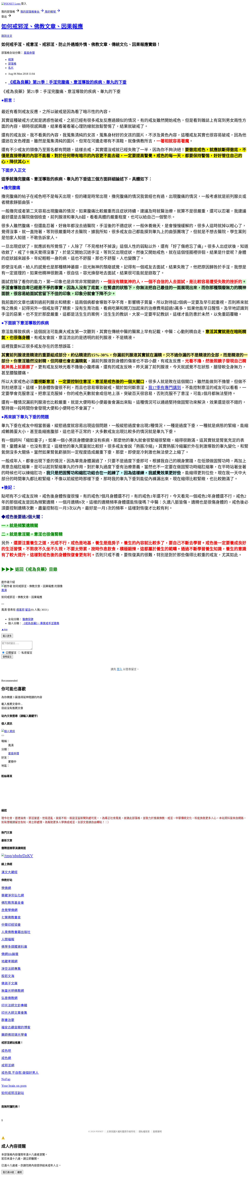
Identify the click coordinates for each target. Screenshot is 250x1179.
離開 (19, 1172)
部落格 (12, 63)
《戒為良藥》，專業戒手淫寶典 (40, 623)
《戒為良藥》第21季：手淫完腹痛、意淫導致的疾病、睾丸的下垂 (67, 82)
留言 (28, 609)
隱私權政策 (144, 1131)
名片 (11, 67)
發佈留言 (7, 656)
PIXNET (99, 1131)
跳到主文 (6, 35)
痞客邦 (20, 609)
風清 (4, 590)
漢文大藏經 (9, 872)
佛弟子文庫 (9, 983)
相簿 (11, 59)
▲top (4, 629)
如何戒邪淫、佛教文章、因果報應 (42, 26)
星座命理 (29, 52)
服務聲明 (157, 1131)
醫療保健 (27, 619)
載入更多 (7, 636)
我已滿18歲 (8, 1172)
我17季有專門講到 (164, 387)
